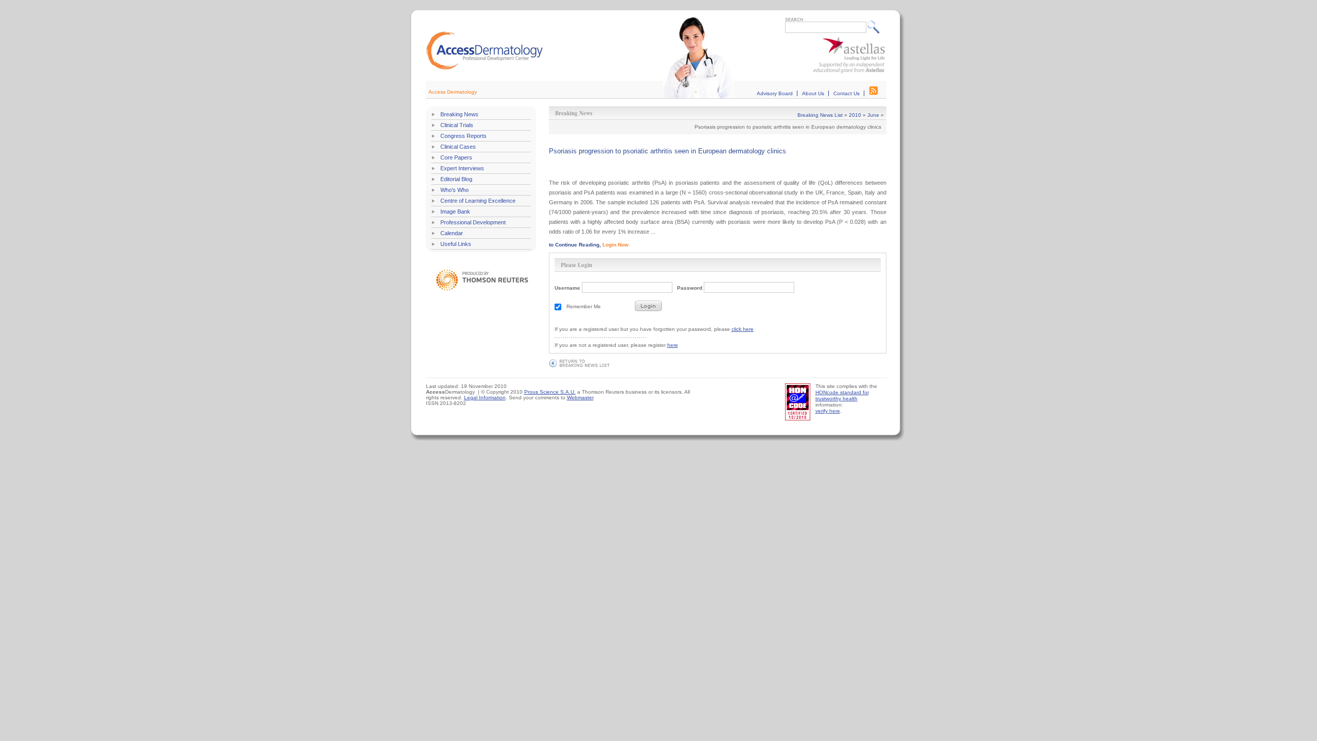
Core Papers (456, 157)
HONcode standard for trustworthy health (842, 395)
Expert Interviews (462, 168)
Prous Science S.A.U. (550, 392)
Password (689, 288)
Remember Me (583, 306)
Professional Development (473, 222)
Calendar (451, 233)
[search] (875, 26)
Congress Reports (463, 136)
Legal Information (485, 397)
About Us (813, 93)
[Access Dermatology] (484, 68)
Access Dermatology (453, 92)
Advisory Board (775, 93)
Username (567, 288)
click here (743, 329)
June (873, 115)
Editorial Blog (456, 179)
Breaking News (459, 114)
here (672, 345)
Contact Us (846, 93)
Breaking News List (820, 115)
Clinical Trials (456, 125)
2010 (855, 115)
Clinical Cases (458, 147)
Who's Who (454, 190)
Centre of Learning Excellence (477, 201)
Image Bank (455, 211)
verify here (827, 411)
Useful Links (455, 244)
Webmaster (580, 397)
